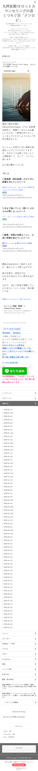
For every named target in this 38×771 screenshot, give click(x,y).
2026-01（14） (9, 433)
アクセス (5, 649)
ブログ (4, 654)
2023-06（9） (8, 537)
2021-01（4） (8, 620)
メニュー (5, 633)
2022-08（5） (8, 567)
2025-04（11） (9, 463)
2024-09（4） (8, 486)
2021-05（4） (8, 607)
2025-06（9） (8, 456)
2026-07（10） (9, 413)
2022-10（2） (8, 560)
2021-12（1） (8, 590)
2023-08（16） (9, 530)
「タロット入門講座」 (11, 702)
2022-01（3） (8, 587)
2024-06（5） (8, 496)
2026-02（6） (8, 429)
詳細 (3, 664)
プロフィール (7, 398)
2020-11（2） (8, 627)
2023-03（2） (8, 547)
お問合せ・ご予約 (8, 644)
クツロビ (14, 758)
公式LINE (5, 674)
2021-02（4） (8, 617)
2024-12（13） (9, 476)
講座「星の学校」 (8, 679)
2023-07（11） (9, 533)
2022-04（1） (8, 577)
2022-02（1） (8, 584)
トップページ (7, 393)
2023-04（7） (8, 543)
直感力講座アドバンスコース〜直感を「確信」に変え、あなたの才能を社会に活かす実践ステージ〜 (18, 686)
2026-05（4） (8, 419)
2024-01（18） (9, 513)
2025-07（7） (8, 453)
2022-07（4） (8, 570)
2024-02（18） (9, 510)
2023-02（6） (8, 550)
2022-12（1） (8, 557)
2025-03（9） (8, 466)
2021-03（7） (8, 614)
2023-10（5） (8, 523)
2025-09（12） (9, 446)
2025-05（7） (8, 459)
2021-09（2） (8, 594)
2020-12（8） (8, 624)
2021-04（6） (8, 610)
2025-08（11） (9, 449)
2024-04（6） (8, 503)
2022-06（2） (8, 573)
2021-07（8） (8, 600)
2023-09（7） (8, 527)
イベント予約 (7, 669)
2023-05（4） (8, 540)
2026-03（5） (8, 426)
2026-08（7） (8, 409)
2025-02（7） (8, 470)
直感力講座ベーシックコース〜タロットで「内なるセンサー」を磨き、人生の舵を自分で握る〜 (18, 695)
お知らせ (5, 403)
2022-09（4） (8, 563)
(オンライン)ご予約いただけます (14, 717)
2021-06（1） (8, 604)
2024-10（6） (8, 483)
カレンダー (6, 638)
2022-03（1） (8, 580)
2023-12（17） (9, 516)
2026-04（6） (8, 423)
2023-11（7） (8, 520)
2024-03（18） (9, 506)
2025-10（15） (9, 443)
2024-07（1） (8, 493)
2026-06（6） (8, 416)
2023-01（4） (8, 553)
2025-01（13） (9, 473)
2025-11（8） (8, 439)
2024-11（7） (8, 480)
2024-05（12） (9, 500)
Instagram (6, 659)
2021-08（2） (8, 597)
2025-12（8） (8, 436)
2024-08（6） (8, 490)
